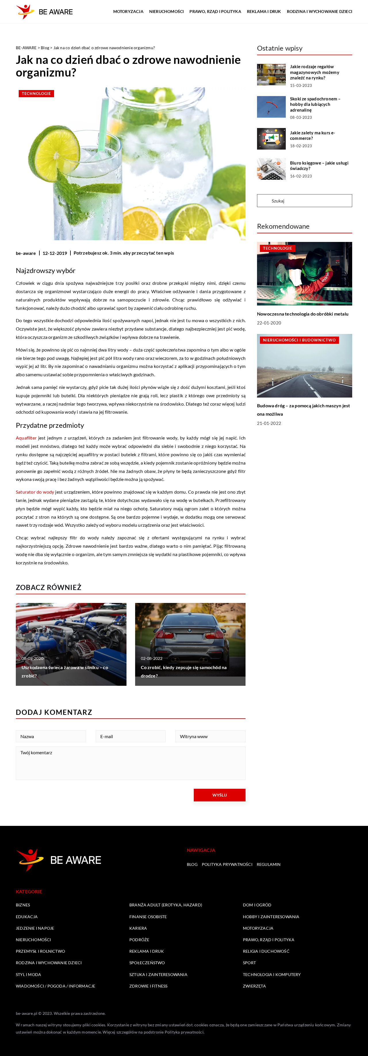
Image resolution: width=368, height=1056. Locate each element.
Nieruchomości (166, 11)
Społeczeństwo (147, 962)
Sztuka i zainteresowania (158, 974)
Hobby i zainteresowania (271, 916)
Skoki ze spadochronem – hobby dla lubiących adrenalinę (315, 104)
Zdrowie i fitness (148, 986)
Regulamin (269, 864)
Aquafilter (26, 437)
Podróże (139, 939)
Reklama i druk (264, 11)
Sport (249, 962)
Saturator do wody (35, 491)
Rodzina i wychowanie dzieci (319, 11)
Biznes (23, 904)
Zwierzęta (254, 986)
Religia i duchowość (266, 951)
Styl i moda (28, 974)
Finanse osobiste (148, 916)
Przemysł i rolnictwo (40, 951)
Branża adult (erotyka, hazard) (165, 904)
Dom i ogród (257, 904)
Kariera (138, 928)
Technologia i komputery (272, 974)
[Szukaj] (264, 201)
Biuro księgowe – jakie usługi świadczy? (319, 165)
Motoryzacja (128, 11)
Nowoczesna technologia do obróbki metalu (302, 313)
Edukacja (27, 916)
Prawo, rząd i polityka (215, 11)
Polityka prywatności (227, 864)
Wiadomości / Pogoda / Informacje (55, 986)
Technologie (36, 93)
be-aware (26, 253)
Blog (192, 864)
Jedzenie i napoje (35, 928)
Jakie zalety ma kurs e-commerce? (312, 135)
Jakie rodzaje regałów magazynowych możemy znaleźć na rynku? (314, 72)
